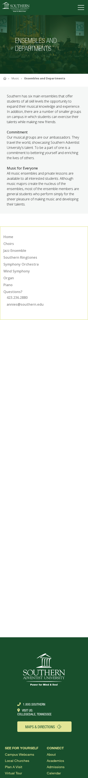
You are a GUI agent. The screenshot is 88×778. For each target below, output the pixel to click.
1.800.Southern (34, 704)
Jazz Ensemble (14, 250)
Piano (8, 284)
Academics (55, 760)
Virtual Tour (13, 773)
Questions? (12, 291)
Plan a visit (13, 767)
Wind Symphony (16, 271)
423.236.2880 (17, 297)
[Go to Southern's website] (15, 7)
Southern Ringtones (20, 257)
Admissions (56, 767)
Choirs (8, 243)
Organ (8, 278)
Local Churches (17, 760)
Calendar (54, 773)
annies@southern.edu (25, 304)
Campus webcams (19, 754)
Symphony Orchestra (21, 264)
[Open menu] (82, 7)
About (51, 754)
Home (8, 236)
